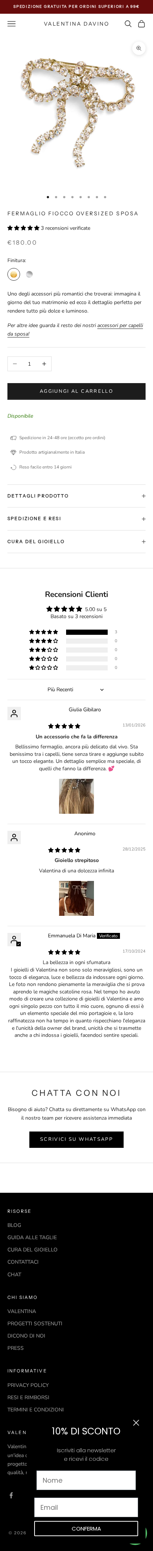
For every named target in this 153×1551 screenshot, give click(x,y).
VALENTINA (21, 1311)
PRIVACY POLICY (28, 1385)
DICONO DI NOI (26, 1335)
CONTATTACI (23, 1262)
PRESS (15, 1348)
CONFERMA (86, 1528)
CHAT (14, 1274)
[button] (24, 228)
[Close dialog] (136, 1422)
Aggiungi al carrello (76, 391)
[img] (64, 726)
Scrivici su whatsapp (76, 1139)
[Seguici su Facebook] (11, 1495)
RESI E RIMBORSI (28, 1397)
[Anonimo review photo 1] (76, 898)
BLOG (14, 1225)
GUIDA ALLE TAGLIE (32, 1237)
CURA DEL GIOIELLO (32, 1249)
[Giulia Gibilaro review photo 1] (76, 796)
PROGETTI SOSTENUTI (34, 1323)
